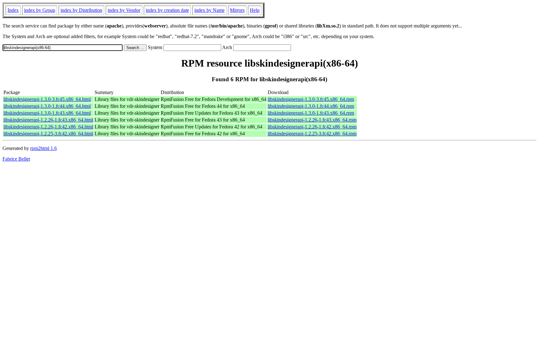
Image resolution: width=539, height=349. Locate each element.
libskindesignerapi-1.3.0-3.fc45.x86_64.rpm (311, 99)
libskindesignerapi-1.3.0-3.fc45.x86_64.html (47, 99)
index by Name (209, 10)
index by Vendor (124, 10)
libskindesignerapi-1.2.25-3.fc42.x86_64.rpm (312, 133)
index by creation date (167, 10)
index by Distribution (81, 10)
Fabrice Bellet (16, 159)
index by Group (39, 10)
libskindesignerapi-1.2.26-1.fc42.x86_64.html (48, 126)
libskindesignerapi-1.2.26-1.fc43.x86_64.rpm (312, 119)
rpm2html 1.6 (43, 148)
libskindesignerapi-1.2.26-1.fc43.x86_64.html (48, 119)
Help (255, 10)
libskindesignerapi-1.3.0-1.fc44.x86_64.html (47, 106)
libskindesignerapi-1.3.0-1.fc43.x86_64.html (47, 113)
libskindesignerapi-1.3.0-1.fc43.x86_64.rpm (311, 113)
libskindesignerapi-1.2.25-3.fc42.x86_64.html (48, 133)
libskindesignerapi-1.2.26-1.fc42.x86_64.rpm (312, 126)
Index (13, 10)
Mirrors (237, 10)
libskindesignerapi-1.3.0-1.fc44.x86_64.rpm (311, 106)
